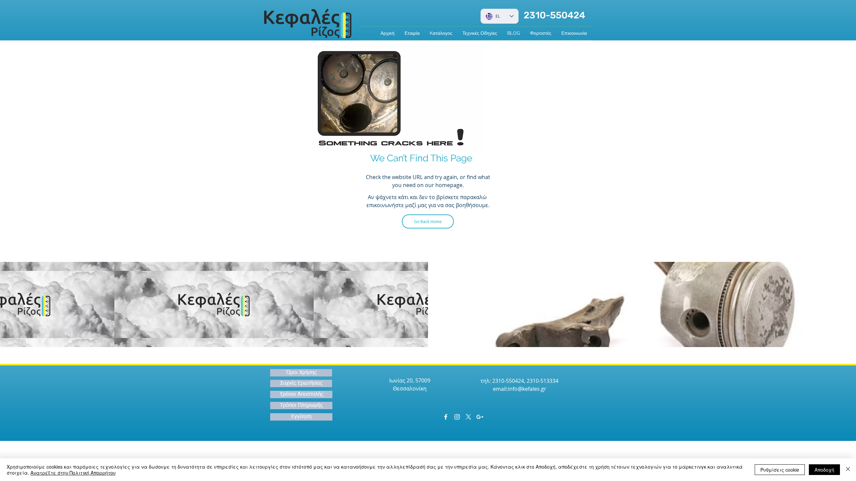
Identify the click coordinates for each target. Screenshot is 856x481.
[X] (468, 417)
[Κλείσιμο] (848, 470)
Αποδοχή (824, 469)
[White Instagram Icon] (457, 417)
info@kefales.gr (527, 388)
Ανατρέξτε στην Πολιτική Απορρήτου (73, 472)
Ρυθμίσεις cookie (779, 469)
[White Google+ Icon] (480, 417)
